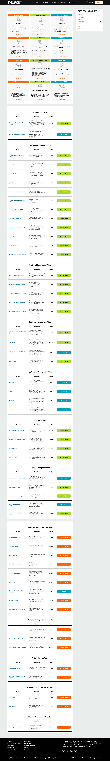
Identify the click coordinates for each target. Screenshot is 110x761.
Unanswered (89, 21)
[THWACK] (15, 2)
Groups (79, 24)
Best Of (79, 28)
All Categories (81, 15)
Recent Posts (81, 17)
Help (79, 26)
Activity (79, 19)
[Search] (85, 2)
